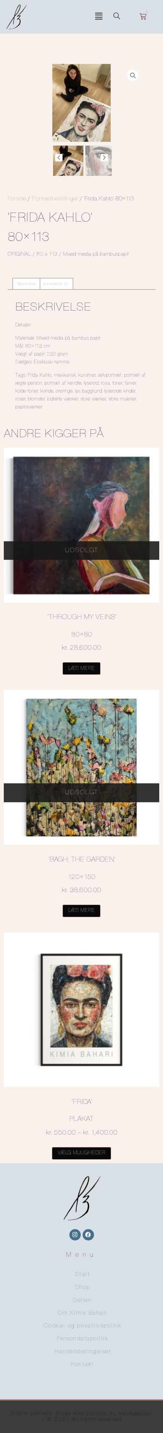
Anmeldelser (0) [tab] (55, 284)
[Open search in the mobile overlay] (120, 17)
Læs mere (81, 668)
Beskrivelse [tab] (26, 284)
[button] (98, 16)
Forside (17, 199)
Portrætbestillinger (55, 199)
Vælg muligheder (81, 1153)
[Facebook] (88, 1234)
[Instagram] (75, 1234)
